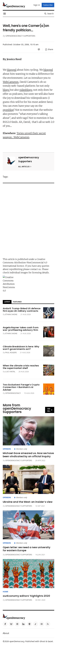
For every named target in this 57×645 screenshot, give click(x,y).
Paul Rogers (11, 352)
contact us (35, 269)
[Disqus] (28, 219)
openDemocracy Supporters (20, 35)
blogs (6, 89)
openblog (8, 109)
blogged (11, 69)
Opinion (7, 449)
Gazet (50, 641)
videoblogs (25, 89)
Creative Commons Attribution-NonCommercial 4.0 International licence (25, 262)
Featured (17, 301)
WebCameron (11, 81)
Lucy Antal (10, 371)
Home (5, 591)
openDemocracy (13, 393)
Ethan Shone (11, 314)
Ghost (42, 641)
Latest (7, 301)
